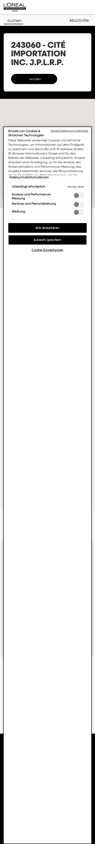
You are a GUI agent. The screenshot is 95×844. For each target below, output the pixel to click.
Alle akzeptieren (47, 228)
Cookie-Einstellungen (47, 250)
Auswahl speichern (47, 240)
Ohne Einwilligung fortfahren (69, 130)
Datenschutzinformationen (29, 177)
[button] (80, 20)
